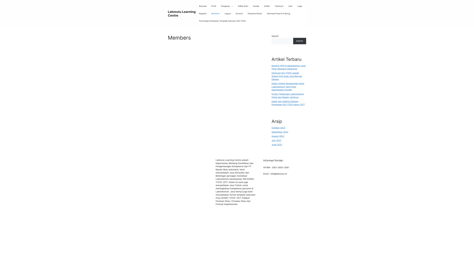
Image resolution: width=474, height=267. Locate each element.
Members (215, 13)
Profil (213, 6)
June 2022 (277, 144)
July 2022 (276, 140)
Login (299, 6)
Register (203, 13)
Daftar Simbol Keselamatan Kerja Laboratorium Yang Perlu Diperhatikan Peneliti (288, 86)
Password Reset (255, 13)
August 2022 (278, 136)
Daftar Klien (243, 6)
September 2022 (280, 132)
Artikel (267, 6)
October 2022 (278, 128)
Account (239, 13)
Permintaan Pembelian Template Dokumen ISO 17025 (222, 21)
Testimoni (279, 6)
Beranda (202, 6)
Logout (228, 13)
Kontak (256, 6)
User (290, 6)
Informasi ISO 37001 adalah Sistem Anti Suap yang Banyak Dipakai (287, 76)
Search (275, 36)
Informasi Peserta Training (278, 13)
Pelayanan (225, 6)
